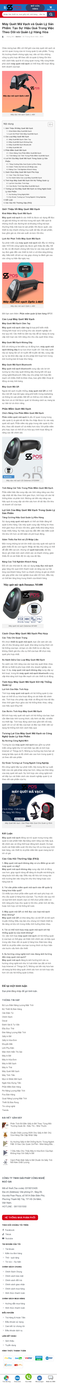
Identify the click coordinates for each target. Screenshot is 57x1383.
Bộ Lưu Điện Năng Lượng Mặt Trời (17, 1005)
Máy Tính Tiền (8, 1075)
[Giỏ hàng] (51, 7)
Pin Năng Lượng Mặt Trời (13, 1091)
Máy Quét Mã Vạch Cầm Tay (20, 139)
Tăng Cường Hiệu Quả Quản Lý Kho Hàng (25, 164)
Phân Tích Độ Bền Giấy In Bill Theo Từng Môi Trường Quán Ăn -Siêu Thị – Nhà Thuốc (30, 1125)
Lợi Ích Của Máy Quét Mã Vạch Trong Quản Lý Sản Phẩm (26, 159)
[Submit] (51, 14)
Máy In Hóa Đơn (9, 1060)
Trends (5, 1110)
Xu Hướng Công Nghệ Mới (19, 194)
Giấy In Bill (6, 1036)
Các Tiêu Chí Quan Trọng (19, 175)
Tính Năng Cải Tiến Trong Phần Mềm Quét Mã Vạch (29, 156)
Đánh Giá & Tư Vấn (11, 1025)
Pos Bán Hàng (8, 1095)
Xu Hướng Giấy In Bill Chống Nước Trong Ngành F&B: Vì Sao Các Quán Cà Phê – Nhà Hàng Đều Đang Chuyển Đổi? (32, 1143)
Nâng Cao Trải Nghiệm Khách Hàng (23, 169)
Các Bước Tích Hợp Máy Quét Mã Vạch (24, 186)
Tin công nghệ (8, 1106)
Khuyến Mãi (7, 1044)
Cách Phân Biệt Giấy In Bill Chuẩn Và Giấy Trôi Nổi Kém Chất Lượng (31, 1161)
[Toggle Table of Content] (49, 124)
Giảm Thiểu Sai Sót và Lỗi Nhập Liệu (23, 167)
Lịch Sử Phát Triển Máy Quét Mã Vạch (23, 134)
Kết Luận (9, 200)
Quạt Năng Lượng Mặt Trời (14, 1098)
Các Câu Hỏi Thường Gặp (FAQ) (18, 203)
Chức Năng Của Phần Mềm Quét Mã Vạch (25, 153)
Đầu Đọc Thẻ (8, 1028)
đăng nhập (16, 991)
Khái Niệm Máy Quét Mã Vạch (20, 131)
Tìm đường (6, 1381)
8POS (49, 314)
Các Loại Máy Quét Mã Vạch (17, 137)
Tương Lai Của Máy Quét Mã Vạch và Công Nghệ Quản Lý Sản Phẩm (28, 190)
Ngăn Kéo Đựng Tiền (11, 1083)
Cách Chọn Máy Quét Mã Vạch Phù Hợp (22, 172)
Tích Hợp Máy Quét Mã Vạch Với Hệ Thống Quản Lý (27, 180)
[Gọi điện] (28, 1377)
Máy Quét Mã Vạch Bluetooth (20, 145)
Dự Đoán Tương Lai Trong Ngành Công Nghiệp (27, 197)
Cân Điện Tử (8, 1013)
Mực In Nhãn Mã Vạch (12, 1079)
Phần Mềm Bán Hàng (11, 1087)
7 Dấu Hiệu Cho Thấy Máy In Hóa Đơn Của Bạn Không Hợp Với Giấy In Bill (31, 1152)
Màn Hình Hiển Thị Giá (12, 1052)
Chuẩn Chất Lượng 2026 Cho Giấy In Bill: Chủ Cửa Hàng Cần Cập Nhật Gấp (30, 1134)
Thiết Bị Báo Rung (10, 1102)
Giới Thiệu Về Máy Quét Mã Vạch (19, 128)
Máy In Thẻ (7, 1067)
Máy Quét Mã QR (15, 147)
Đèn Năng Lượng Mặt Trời (14, 1032)
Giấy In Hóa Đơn (9, 1040)
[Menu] (5, 8)
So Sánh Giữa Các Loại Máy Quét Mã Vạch (25, 178)
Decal (4, 1021)
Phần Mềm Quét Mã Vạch (15, 150)
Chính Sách (7, 1017)
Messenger (40, 1381)
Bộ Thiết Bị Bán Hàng (12, 1009)
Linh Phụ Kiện (8, 1048)
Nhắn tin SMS (50, 1381)
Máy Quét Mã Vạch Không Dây (20, 142)
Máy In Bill (6, 1056)
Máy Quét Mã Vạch (10, 1071)
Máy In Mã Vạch (9, 1063)
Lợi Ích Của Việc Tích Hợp (19, 183)
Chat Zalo (17, 1381)
